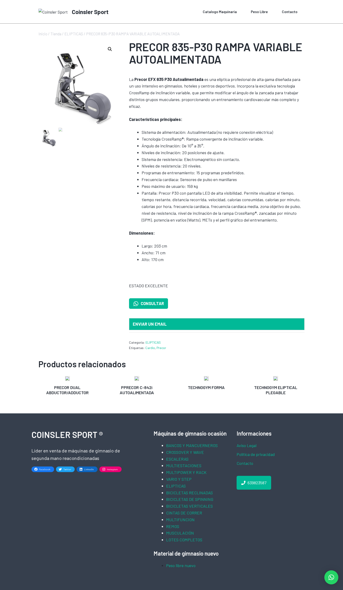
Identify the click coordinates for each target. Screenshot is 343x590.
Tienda (55, 33)
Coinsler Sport (90, 11)
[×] (331, 577)
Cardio (150, 348)
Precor (161, 348)
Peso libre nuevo (181, 565)
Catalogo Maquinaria (220, 12)
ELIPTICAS (73, 33)
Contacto (290, 12)
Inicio (42, 33)
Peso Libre (259, 12)
